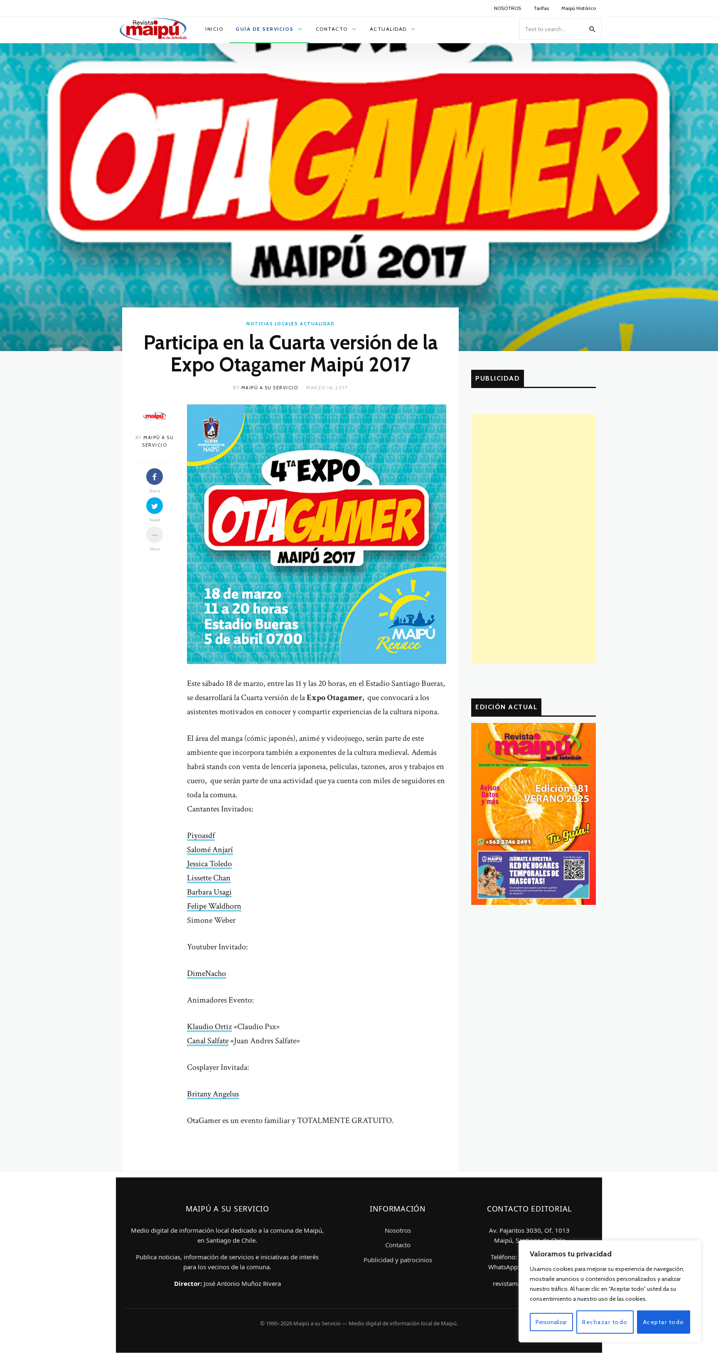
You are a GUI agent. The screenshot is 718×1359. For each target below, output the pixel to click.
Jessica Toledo (209, 863)
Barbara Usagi (209, 892)
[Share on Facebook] (154, 476)
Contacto (398, 1245)
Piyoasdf (201, 835)
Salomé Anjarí (210, 849)
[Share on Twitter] (154, 505)
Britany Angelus (213, 1094)
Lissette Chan (209, 877)
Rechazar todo (605, 1322)
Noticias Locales (272, 324)
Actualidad (317, 324)
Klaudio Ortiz (209, 1026)
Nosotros (398, 1230)
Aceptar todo (663, 1322)
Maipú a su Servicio (269, 388)
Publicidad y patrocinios (398, 1260)
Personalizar (551, 1322)
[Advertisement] (533, 539)
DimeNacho (206, 973)
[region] (610, 1291)
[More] (154, 534)
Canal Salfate (208, 1040)
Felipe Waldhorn (214, 906)
